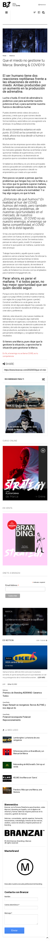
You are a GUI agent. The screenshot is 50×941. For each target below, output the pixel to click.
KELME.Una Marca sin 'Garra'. (25, 778)
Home (4, 55)
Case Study (6, 702)
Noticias (5, 690)
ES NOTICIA (8, 640)
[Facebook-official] (39, 12)
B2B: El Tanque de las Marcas (22, 405)
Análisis (12, 55)
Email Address (12, 585)
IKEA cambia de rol (14, 662)
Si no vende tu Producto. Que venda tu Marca (22, 428)
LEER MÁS (41, 677)
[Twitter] (34, 12)
